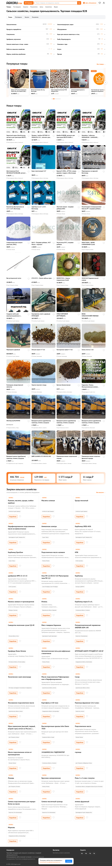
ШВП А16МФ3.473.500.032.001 (41, 456)
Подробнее (12, 516)
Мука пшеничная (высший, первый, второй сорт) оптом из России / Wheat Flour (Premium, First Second (21, 728)
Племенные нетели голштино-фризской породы (91, 457)
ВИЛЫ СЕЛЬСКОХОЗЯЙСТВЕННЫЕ (90, 315)
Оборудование (61, 29)
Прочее (59, 54)
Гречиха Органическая (63, 385)
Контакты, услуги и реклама (61, 853)
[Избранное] (99, 3)
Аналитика (48, 7)
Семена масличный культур (52, 801)
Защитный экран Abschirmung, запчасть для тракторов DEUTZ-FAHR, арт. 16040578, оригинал (16, 136)
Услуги (59, 49)
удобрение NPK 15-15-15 (17, 576)
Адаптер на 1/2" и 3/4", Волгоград (39, 208)
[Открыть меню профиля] (104, 3)
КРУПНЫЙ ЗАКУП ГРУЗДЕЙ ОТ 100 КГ (89, 651)
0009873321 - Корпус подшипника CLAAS (63, 279)
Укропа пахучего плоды (39, 385)
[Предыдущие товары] (6, 82)
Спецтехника (10, 34)
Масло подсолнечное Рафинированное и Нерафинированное (55, 678)
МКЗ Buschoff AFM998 (13, 421)
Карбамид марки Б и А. (84, 601)
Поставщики (17, 7)
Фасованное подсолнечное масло (21, 703)
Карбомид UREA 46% (83, 526)
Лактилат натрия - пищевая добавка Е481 (65, 208)
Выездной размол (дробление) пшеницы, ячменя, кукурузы (41, 421)
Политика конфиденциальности (25, 859)
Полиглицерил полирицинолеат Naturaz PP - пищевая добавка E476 (91, 208)
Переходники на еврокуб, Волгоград (90, 172)
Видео (56, 7)
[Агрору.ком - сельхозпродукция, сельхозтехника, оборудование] (14, 3)
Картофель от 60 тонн (49, 703)
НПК (76, 552)
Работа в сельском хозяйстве (15, 49)
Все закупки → (101, 492)
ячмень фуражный (82, 801)
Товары (8, 7)
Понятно (69, 861)
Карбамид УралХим (15, 552)
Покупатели (34, 7)
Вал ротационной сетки (13, 278)
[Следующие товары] (105, 82)
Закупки (25, 7)
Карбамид (79, 576)
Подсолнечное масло (83, 726)
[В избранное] (28, 136)
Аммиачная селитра (49, 526)
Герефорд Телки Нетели (17, 651)
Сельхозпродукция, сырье (65, 24)
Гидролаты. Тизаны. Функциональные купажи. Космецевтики (90, 386)
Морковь (11, 827)
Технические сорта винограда (19, 677)
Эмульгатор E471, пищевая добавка (65, 243)
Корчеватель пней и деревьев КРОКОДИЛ (41, 315)
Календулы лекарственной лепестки (14, 386)
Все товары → (101, 64)
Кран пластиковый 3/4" (39, 171)
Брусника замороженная (51, 778)
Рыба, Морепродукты (64, 39)
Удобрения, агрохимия (13, 39)
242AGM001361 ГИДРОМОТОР (53, 752)
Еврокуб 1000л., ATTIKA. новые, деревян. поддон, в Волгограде (66, 172)
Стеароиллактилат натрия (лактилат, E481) (14, 243)
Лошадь (11, 778)
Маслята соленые (48, 500)
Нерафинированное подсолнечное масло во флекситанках (21, 527)
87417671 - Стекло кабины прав (42, 278)
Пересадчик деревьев (13, 349)
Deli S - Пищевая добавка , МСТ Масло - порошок (41, 243)
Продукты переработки (13, 29)
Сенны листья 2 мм (88, 349)
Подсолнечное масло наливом (53, 552)
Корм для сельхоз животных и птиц (68, 34)
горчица (78, 752)
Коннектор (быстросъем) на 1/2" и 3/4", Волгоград (15, 208)
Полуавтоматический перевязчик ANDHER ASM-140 (88, 626)
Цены (41, 7)
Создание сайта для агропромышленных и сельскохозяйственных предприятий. (13, 315)
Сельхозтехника (11, 24)
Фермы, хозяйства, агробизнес (16, 54)
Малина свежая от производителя (21, 601)
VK (82, 853)
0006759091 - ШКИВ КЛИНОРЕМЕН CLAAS (88, 243)
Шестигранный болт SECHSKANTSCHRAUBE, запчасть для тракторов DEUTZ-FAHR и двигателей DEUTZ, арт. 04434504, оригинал (16, 172)
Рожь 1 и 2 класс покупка (84, 778)
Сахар (77, 677)
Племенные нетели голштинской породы (67, 457)
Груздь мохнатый (81, 500)
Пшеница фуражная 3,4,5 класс (87, 703)
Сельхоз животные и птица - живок (17, 44)
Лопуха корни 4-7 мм (38, 349)
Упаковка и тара (62, 44)
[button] (79, 2)
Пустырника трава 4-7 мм (65, 349)
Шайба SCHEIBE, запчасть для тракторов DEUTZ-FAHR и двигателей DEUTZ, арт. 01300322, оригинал (66, 136)
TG (90, 853)
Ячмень (44, 601)
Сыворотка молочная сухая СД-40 (21, 625)
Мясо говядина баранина (51, 625)
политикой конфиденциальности (50, 862)
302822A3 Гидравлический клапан (90, 279)
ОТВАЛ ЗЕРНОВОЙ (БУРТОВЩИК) (62, 315)
